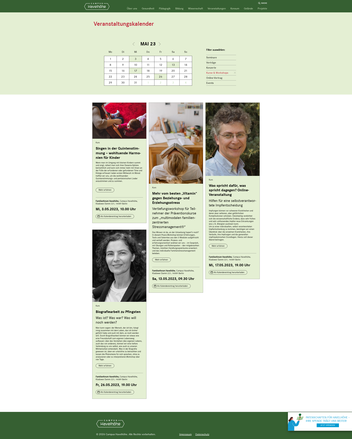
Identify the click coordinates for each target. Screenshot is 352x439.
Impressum (185, 434)
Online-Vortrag (214, 77)
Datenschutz (202, 434)
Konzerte (211, 67)
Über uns (132, 8)
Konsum (234, 8)
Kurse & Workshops (217, 72)
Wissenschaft (195, 8)
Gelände (248, 8)
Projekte (262, 8)
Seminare (211, 57)
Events (210, 82)
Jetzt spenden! (328, 425)
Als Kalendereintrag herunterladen (116, 216)
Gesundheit (148, 8)
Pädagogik (165, 8)
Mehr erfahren (105, 190)
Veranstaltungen (217, 8)
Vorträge (211, 62)
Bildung (179, 8)
